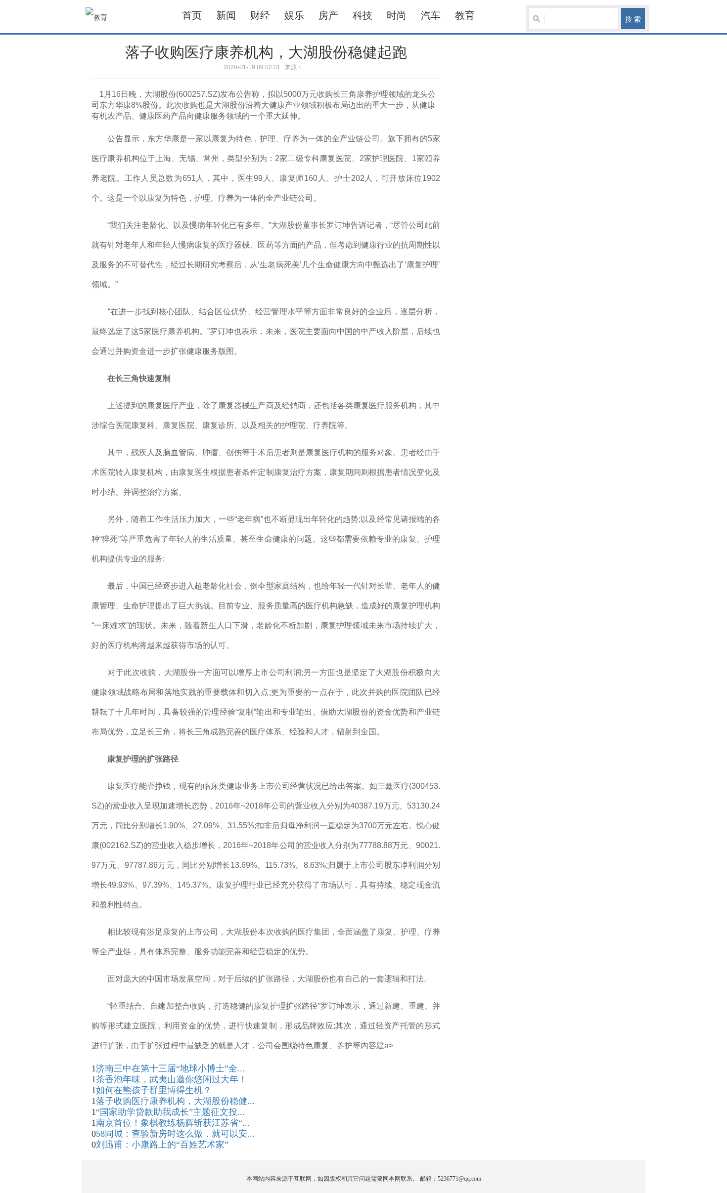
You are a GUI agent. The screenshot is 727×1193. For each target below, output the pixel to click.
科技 (362, 15)
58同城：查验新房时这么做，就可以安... (175, 1134)
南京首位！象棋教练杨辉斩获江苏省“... (173, 1123)
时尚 (397, 15)
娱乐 (294, 15)
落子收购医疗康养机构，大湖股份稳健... (175, 1101)
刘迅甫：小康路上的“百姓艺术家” (162, 1145)
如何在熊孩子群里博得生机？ (154, 1090)
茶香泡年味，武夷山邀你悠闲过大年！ (171, 1079)
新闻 (226, 15)
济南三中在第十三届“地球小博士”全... (170, 1068)
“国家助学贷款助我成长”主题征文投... (170, 1112)
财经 (260, 15)
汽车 (431, 15)
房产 (328, 15)
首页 (192, 15)
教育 (465, 15)
